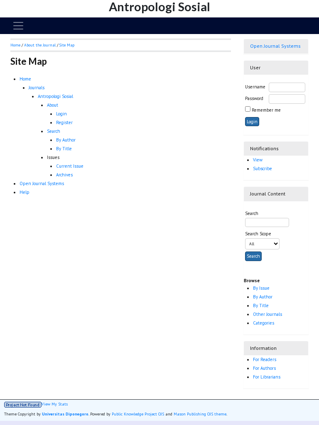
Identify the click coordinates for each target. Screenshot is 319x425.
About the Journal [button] (40, 45)
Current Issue (69, 166)
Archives (64, 175)
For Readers (264, 359)
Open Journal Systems (275, 46)
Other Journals (267, 314)
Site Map (66, 45)
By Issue (261, 288)
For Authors (264, 368)
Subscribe (262, 168)
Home (25, 79)
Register (64, 122)
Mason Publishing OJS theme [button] (200, 414)
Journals (36, 87)
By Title (261, 305)
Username (255, 87)
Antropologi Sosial (55, 96)
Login (61, 114)
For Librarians (266, 377)
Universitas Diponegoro (65, 414)
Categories (263, 323)
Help (24, 192)
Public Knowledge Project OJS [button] (138, 414)
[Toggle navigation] (18, 25)
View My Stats (55, 404)
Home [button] (15, 45)
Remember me (266, 110)
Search (53, 131)
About (52, 105)
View (258, 160)
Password (254, 98)
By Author (262, 297)
